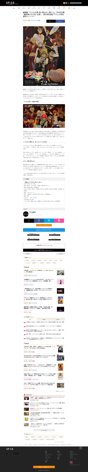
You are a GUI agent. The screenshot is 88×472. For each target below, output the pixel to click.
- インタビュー (59, 454)
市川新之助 (40, 436)
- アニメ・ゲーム (47, 457)
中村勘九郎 (61, 436)
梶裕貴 (50, 260)
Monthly (57, 319)
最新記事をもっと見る (59, 391)
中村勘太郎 (35, 439)
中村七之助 (54, 436)
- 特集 (58, 458)
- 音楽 (46, 451)
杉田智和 (39, 260)
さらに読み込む (44, 430)
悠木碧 (56, 260)
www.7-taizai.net (33, 197)
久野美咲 (54, 262)
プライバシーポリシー (73, 458)
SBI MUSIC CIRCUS (50, 439)
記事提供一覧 (72, 452)
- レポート (59, 455)
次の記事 (60, 253)
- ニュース (59, 452)
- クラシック (47, 455)
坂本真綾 (27, 260)
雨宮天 (61, 260)
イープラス (25, 444)
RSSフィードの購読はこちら (44, 225)
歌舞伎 (27, 436)
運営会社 (71, 451)
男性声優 (42, 262)
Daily (30, 319)
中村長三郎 (42, 439)
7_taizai (32, 199)
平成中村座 (28, 439)
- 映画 (46, 461)
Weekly (44, 319)
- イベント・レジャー (48, 454)
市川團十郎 (33, 436)
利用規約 (71, 457)
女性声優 (48, 262)
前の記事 (27, 253)
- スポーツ (46, 460)
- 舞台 (46, 452)
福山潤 (45, 260)
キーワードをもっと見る (59, 441)
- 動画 (58, 451)
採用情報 (71, 455)
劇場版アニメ (35, 262)
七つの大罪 (28, 262)
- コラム (58, 457)
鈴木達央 (33, 260)
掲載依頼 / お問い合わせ (74, 454)
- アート (46, 458)
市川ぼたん (47, 436)
